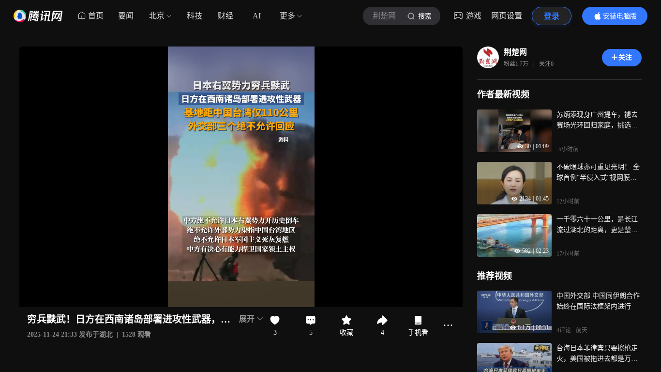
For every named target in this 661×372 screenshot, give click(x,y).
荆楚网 (515, 52)
